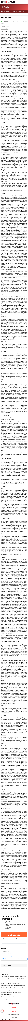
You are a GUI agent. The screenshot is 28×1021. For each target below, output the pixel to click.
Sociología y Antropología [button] (7, 998)
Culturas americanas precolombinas (10, 955)
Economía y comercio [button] (11, 983)
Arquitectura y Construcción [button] (7, 978)
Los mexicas (23, 955)
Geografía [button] (21, 987)
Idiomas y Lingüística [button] (10, 990)
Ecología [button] (3, 983)
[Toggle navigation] (25, 2)
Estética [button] (3, 987)
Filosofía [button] (8, 987)
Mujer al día (14, 1011)
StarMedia (14, 1007)
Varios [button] (19, 998)
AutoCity (14, 1008)
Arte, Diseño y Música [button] (20, 978)
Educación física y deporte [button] (7, 985)
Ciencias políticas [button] (10, 981)
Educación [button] (19, 983)
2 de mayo (7, 921)
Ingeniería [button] (24, 990)
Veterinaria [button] (24, 998)
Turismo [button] (15, 998)
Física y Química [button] (14, 987)
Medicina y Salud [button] (17, 992)
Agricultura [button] (17, 976)
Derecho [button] (20, 981)
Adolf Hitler (8, 927)
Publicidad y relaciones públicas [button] (8, 996)
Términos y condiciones (14, 1015)
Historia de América (6, 953)
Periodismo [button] (4, 994)
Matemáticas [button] (9, 992)
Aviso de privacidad (14, 1017)
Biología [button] (3, 981)
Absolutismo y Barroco (11, 922)
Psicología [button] (9, 994)
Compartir (5, 21)
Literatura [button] (3, 992)
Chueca (14, 1010)
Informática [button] (18, 990)
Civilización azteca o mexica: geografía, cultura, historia (14, 958)
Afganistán (7, 928)
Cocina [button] (16, 981)
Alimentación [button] (23, 976)
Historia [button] (3, 990)
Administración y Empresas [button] (7, 976)
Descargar (14, 934)
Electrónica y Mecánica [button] (19, 985)
